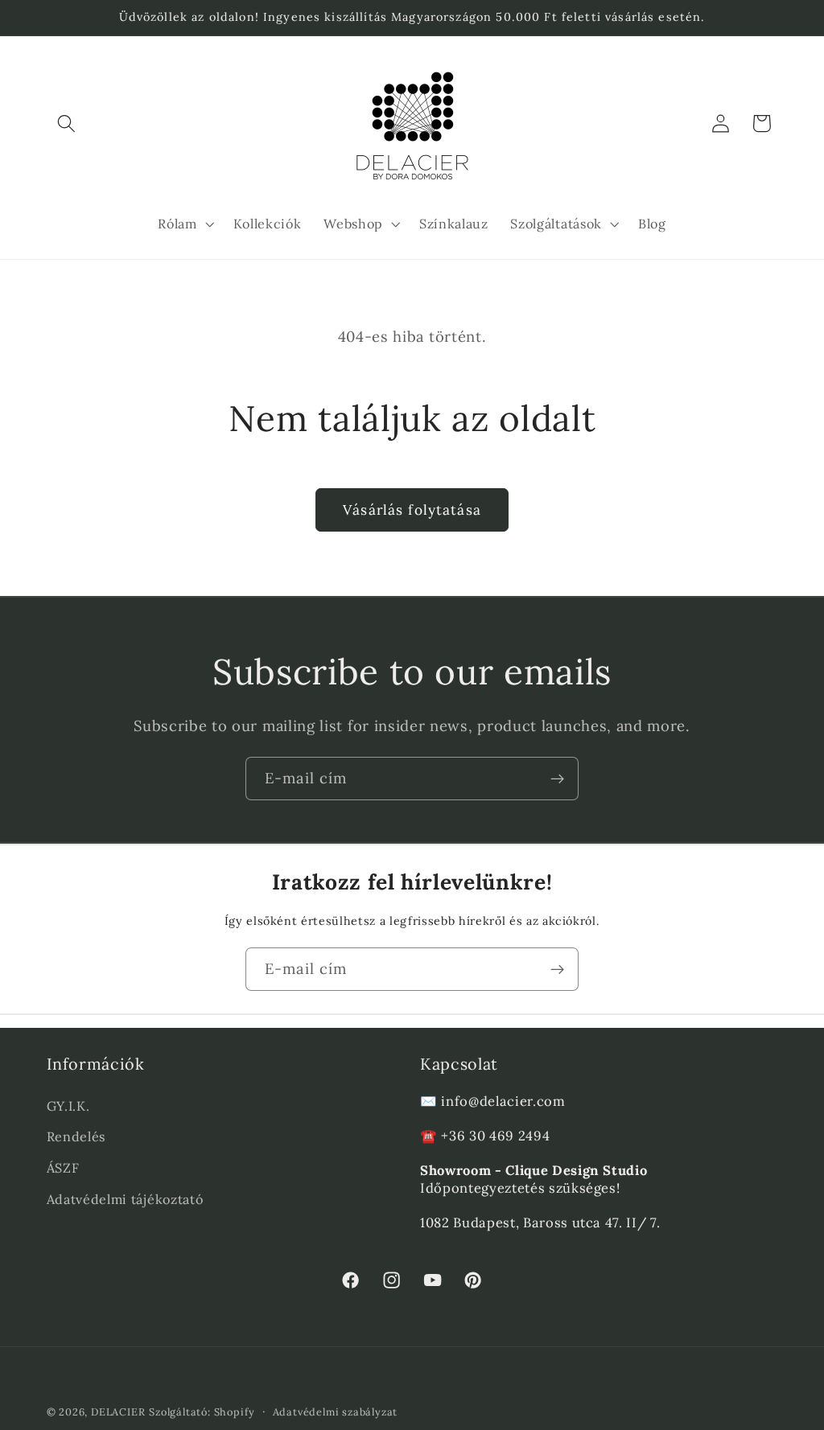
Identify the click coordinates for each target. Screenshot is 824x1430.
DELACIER (118, 1411)
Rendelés (76, 1136)
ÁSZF (63, 1168)
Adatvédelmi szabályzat (335, 1411)
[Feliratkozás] (557, 778)
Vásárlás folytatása (412, 510)
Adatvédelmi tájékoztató (125, 1199)
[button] (67, 123)
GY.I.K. (68, 1106)
